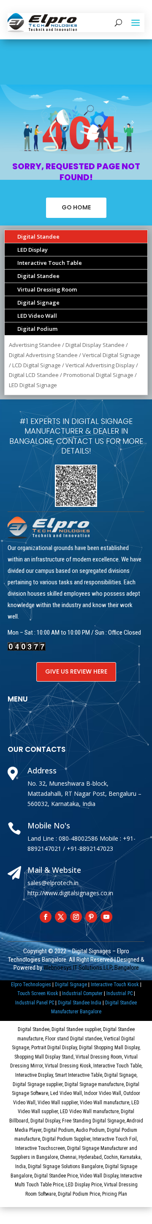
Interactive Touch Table (49, 263)
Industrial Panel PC (34, 1003)
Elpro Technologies (31, 984)
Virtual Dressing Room (47, 289)
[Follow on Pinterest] (91, 917)
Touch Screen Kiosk (37, 993)
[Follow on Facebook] (46, 917)
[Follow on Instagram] (76, 917)
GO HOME (76, 207)
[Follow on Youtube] (106, 917)
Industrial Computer (82, 993)
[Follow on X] (61, 917)
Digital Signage (38, 302)
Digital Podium (37, 329)
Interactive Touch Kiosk (115, 984)
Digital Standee (38, 236)
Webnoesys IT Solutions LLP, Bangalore (91, 967)
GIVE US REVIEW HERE (76, 671)
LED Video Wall (37, 315)
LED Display (32, 249)
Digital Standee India (79, 1003)
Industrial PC (119, 993)
